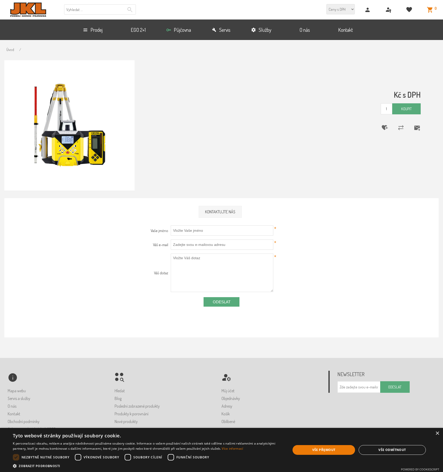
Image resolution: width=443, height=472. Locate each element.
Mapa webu (17, 390)
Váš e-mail (160, 244)
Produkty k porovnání (131, 413)
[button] (148, 465)
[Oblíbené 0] (410, 10)
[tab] (220, 212)
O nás (12, 406)
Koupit (406, 108)
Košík (226, 413)
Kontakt (14, 413)
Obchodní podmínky (23, 421)
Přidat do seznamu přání (381, 127)
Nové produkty (126, 421)
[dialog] (221, 450)
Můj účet (228, 390)
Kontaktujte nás (220, 211)
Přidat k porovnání (397, 127)
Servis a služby (19, 398)
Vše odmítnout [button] (392, 450)
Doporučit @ (414, 127)
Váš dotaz (161, 272)
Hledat (130, 10)
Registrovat (368, 10)
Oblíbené (228, 421)
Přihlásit (389, 10)
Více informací (232, 448)
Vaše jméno (159, 230)
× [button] (437, 433)
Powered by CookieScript (420, 469)
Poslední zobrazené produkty (137, 406)
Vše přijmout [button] (324, 450)
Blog (118, 398)
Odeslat (221, 302)
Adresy (227, 406)
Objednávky (231, 398)
